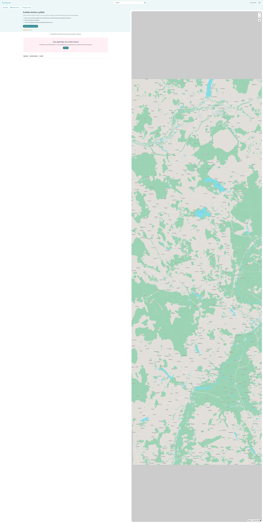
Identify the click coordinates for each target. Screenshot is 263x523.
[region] (197, 266)
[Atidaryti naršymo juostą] (259, 2)
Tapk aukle (253, 2)
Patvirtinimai (15, 7)
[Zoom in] (259, 13)
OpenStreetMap (256, 520)
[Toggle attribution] (260, 520)
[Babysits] (6, 2)
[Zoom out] (259, 16)
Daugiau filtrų (27, 7)
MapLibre (250, 520)
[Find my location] (259, 20)
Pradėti (66, 47)
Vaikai (6, 7)
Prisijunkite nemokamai (30, 26)
